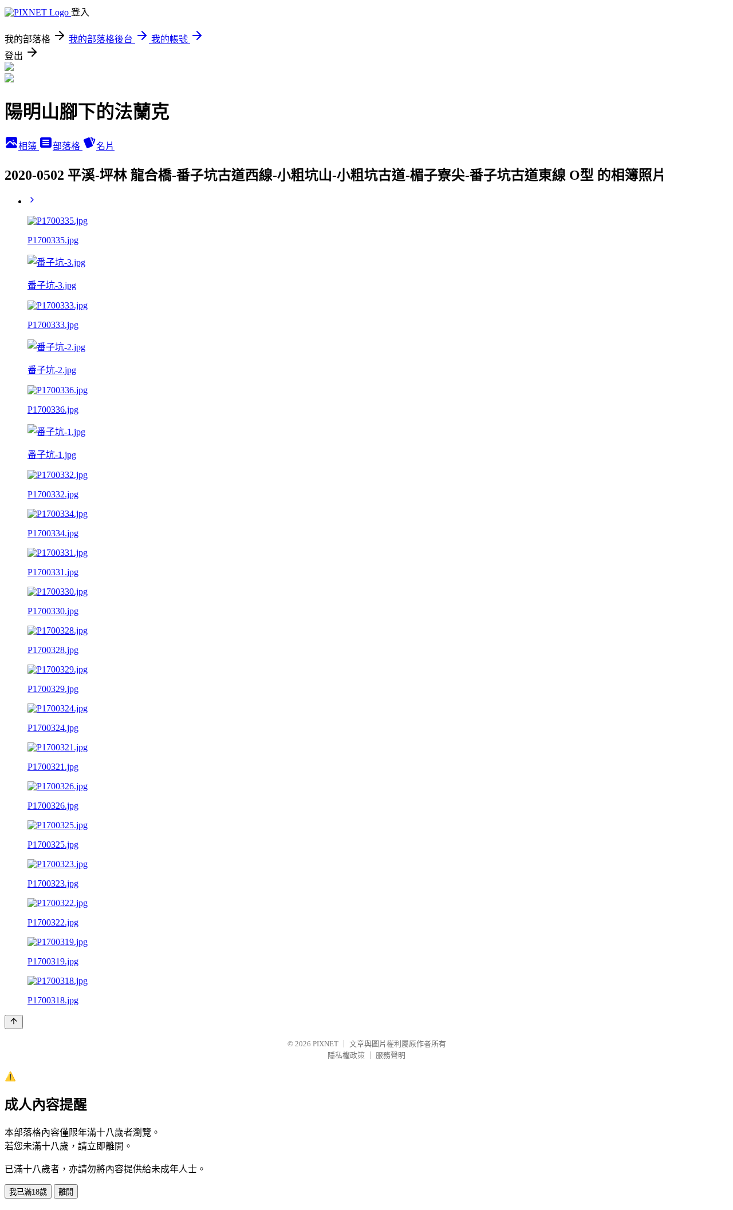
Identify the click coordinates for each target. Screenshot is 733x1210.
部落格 (67, 146)
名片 (105, 146)
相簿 (28, 146)
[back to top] (14, 1022)
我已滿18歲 (28, 1192)
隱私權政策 (346, 1055)
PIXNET (325, 1043)
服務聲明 (390, 1055)
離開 (65, 1192)
